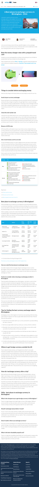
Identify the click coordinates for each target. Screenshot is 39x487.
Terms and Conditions (30, 471)
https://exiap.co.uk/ (10, 444)
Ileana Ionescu (22, 38)
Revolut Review (16, 469)
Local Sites (28, 466)
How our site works (29, 475)
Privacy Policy (28, 473)
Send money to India (5, 466)
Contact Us (28, 464)
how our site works (14, 458)
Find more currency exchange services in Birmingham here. (14, 261)
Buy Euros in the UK (5, 475)
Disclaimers (36, 6)
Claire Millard (7, 38)
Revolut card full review (8, 194)
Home (2, 6)
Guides (5, 6)
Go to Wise (15, 85)
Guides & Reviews (17, 462)
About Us (28, 462)
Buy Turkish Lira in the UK (6, 480)
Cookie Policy (28, 469)
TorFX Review (16, 466)
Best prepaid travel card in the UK (10, 197)
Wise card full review (7, 192)
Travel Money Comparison (6, 477)
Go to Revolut (23, 85)
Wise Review (15, 464)
